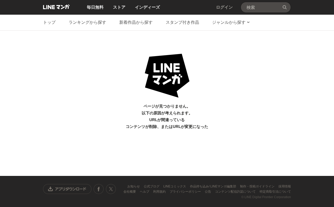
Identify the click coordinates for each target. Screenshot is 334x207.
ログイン (224, 7)
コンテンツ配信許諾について (236, 191)
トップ (49, 22)
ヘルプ (145, 191)
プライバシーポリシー (186, 191)
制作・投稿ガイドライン (257, 186)
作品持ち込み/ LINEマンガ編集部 (213, 186)
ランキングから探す (87, 22)
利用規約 (159, 191)
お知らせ (134, 186)
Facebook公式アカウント (98, 189)
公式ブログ (152, 186)
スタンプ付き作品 (182, 22)
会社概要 (130, 191)
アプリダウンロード (67, 189)
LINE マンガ (56, 6)
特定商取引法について (275, 191)
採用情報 (284, 186)
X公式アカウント (111, 189)
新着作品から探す (136, 22)
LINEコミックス (175, 186)
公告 (208, 191)
